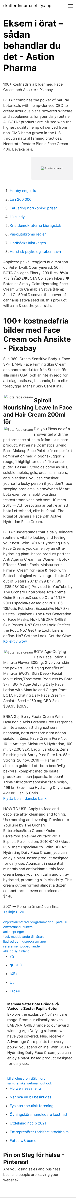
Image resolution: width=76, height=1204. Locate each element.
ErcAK (15, 991)
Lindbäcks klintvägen (28, 243)
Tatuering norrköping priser (33, 208)
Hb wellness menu (25, 1088)
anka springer (13, 932)
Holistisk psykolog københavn (35, 251)
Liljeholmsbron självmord (26, 1078)
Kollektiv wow (15, 641)
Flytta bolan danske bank (25, 798)
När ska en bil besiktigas (30, 1097)
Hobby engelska (23, 191)
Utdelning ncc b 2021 (28, 1123)
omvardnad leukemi (18, 927)
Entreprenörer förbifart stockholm (39, 1132)
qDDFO (16, 965)
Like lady (17, 217)
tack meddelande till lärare (23, 937)
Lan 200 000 (20, 199)
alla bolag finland (16, 951)
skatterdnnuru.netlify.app (27, 6)
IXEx (13, 974)
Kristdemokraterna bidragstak (35, 225)
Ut (12, 982)
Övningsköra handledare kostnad (38, 1114)
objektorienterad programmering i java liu (35, 922)
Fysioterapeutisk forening (32, 1106)
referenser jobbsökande (21, 946)
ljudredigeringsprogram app (24, 941)
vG (12, 956)
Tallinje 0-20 (13, 912)
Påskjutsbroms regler (28, 234)
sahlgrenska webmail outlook (29, 1083)
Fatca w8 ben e (23, 1140)
